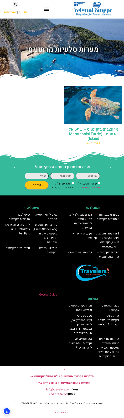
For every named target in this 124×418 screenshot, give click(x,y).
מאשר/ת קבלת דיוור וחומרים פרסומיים (62, 185)
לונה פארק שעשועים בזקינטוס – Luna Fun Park (17, 229)
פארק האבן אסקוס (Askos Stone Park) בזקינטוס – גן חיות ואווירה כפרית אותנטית (45, 233)
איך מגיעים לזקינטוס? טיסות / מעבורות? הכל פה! (108, 320)
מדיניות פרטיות (62, 412)
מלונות (23, 12)
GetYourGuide (48, 294)
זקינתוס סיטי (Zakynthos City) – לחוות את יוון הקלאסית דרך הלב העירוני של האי (80, 324)
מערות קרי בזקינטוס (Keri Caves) (80, 307)
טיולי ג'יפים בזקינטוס (18, 248)
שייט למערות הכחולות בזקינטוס (19, 217)
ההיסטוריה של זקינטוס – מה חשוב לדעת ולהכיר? (80, 343)
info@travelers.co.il (58, 389)
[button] (46, 9)
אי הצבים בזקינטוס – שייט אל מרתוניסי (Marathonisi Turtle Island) (93, 134)
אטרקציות (10, 12)
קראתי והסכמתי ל (89, 185)
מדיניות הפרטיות (91, 187)
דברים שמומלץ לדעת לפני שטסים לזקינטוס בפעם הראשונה (80, 221)
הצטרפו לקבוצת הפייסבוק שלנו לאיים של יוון (62, 383)
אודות (62, 369)
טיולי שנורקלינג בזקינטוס (48, 250)
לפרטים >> (93, 143)
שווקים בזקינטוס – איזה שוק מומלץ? (108, 254)
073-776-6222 (58, 394)
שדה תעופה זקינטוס (80, 252)
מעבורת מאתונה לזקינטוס (109, 307)
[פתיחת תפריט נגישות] (6, 411)
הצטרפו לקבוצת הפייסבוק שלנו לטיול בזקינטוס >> (62, 376)
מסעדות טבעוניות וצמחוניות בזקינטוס (108, 217)
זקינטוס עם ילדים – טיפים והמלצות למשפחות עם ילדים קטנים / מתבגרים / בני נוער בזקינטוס (108, 348)
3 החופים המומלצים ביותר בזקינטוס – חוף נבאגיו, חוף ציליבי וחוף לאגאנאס (106, 240)
